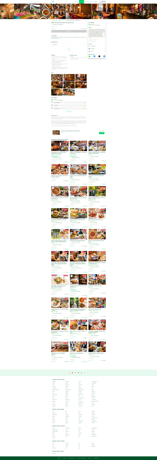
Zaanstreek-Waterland (95, 401)
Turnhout (93, 416)
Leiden (79, 386)
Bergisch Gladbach (55, 431)
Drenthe (66, 388)
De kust (53, 422)
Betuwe (53, 396)
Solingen (53, 437)
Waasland (93, 419)
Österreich (53, 453)
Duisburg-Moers (67, 428)
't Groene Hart (67, 399)
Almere (53, 384)
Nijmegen (79, 391)
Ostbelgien (93, 411)
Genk (66, 411)
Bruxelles (53, 419)
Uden (92, 388)
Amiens (53, 443)
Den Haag (53, 406)
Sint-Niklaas (93, 414)
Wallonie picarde (94, 421)
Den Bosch (54, 404)
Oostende (79, 422)
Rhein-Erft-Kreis (94, 436)
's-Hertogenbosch (94, 381)
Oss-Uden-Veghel (81, 397)
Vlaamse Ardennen (94, 417)
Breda (53, 397)
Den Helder (67, 381)
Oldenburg (93, 431)
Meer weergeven (69, 111)
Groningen (67, 401)
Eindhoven (66, 391)
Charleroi (53, 421)
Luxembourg (80, 414)
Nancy (79, 444)
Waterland (93, 397)
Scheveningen (80, 406)
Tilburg (93, 384)
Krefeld (79, 429)
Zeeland (93, 402)
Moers (79, 434)
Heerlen (66, 404)
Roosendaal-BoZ (80, 402)
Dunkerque (67, 443)
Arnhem (53, 391)
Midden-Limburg (80, 389)
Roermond (80, 401)
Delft (53, 402)
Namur (79, 419)
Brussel (53, 417)
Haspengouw (67, 416)
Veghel (93, 394)
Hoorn (79, 383)
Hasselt (66, 417)
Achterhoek (54, 381)
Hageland (66, 414)
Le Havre (66, 446)
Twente (93, 386)
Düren (66, 429)
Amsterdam (54, 388)
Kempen (66, 419)
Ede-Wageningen (68, 389)
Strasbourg (93, 444)
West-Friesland (94, 399)
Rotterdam (80, 404)
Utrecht (93, 389)
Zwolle (93, 406)
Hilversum (80, 381)
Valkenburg (93, 391)
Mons (79, 417)
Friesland (66, 396)
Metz (79, 443)
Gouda (66, 397)
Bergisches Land (54, 429)
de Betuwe (54, 401)
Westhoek (93, 422)
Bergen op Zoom (54, 394)
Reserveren (101, 133)
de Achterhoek (54, 399)
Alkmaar (53, 383)
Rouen (93, 443)
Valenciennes (94, 446)
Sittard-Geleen (94, 383)
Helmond (66, 406)
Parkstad (79, 399)
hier (53, 62)
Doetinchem (67, 384)
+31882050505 (96, 458)
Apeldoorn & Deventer (55, 389)
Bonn (53, 434)
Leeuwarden (80, 384)
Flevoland (66, 394)
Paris (79, 446)
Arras (53, 444)
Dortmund (53, 436)
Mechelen (79, 416)
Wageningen (93, 396)
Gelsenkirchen (67, 434)
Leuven (79, 411)
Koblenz (79, 428)
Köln (79, 431)
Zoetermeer (93, 404)
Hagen (66, 436)
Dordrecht (66, 386)
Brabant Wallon (54, 414)
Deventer (66, 383)
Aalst (53, 411)
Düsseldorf (67, 431)
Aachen (53, 428)
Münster (93, 429)
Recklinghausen (94, 434)
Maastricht (80, 388)
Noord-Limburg (80, 394)
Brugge (53, 416)
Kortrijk (66, 421)
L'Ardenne (67, 422)
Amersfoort (54, 386)
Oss (79, 396)
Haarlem (66, 402)
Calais (53, 446)
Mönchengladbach (94, 428)
